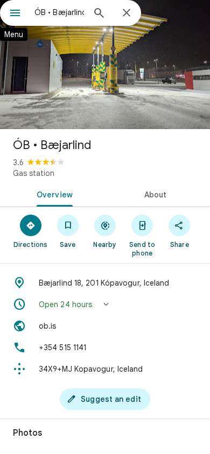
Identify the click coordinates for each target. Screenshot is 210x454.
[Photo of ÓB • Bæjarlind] (105, 64)
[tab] (52, 194)
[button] (105, 304)
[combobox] (59, 12)
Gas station (33, 173)
